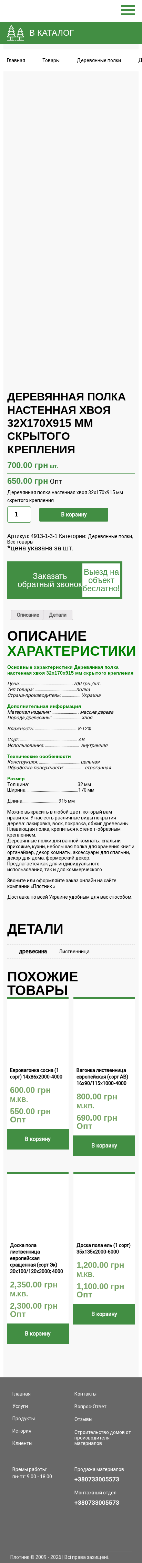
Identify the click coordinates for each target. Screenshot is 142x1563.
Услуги (20, 1406)
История (21, 1431)
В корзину (74, 514)
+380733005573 (96, 1479)
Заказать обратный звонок (69, 580)
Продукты (23, 1418)
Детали (58, 615)
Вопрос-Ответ (90, 1406)
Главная (16, 60)
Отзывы (83, 1419)
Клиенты (22, 1443)
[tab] (28, 615)
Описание (28, 615)
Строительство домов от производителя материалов (102, 1438)
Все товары (20, 542)
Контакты (85, 1394)
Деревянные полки (110, 536)
